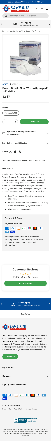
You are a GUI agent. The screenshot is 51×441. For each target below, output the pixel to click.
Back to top (25, 314)
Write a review (25, 283)
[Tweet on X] (10, 151)
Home (4, 31)
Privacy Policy (7, 409)
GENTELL (5, 84)
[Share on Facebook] (15, 151)
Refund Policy (18, 409)
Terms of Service (31, 409)
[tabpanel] (25, 192)
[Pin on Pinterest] (20, 151)
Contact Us (10, 356)
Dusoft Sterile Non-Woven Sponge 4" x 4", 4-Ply (24, 31)
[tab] (7, 168)
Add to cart (34, 122)
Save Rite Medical (14, 405)
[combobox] (25, 15)
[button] (42, 8)
